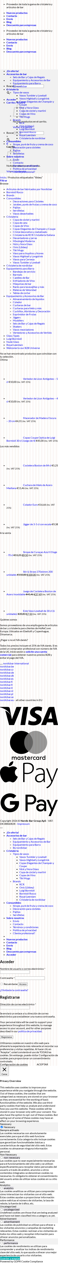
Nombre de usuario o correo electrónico (22, 968)
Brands (17, 119)
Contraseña (7, 977)
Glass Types (12, 335)
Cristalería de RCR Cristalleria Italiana (34, 234)
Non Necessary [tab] (8, 1154)
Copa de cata (20, 222)
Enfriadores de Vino (24, 280)
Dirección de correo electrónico (18, 1004)
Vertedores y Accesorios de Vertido (32, 332)
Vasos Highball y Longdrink (34, 98)
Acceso (22, 984)
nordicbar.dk (7, 675)
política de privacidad (30, 1031)
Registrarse (6, 1037)
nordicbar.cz (6, 669)
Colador (17, 302)
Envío (9, 18)
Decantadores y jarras (25, 237)
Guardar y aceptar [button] (10, 1258)
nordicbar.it (6, 687)
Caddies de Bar (21, 277)
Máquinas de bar (22, 283)
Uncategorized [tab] (8, 1206)
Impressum (23, 823)
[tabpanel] (29, 1142)
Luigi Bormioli (27, 128)
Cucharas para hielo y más (27, 308)
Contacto (11, 15)
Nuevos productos (17, 12)
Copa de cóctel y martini (32, 110)
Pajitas (16, 207)
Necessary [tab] (5, 1123)
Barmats (17, 274)
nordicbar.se (7, 696)
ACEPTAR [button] (42, 1064)
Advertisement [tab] (8, 1218)
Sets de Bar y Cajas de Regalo (29, 77)
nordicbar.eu (7, 699)
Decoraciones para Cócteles (28, 201)
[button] (11, 99)
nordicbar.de (7, 672)
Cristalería (12, 89)
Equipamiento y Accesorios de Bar (31, 80)
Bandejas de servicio (24, 271)
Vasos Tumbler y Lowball (33, 95)
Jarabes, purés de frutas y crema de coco (35, 204)
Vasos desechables (23, 213)
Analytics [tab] (5, 1185)
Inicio (3, 177)
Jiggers (17, 317)
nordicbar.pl (6, 693)
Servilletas (18, 153)
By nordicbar (20, 86)
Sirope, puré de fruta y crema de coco (33, 144)
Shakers (17, 326)
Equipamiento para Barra (27, 83)
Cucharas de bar (22, 305)
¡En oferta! (12, 832)
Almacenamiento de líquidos (28, 299)
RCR (21, 122)
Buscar (10, 132)
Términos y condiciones (26, 165)
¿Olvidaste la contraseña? (14, 990)
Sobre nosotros (15, 917)
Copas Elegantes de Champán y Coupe (34, 228)
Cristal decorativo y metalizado (30, 231)
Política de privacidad (25, 168)
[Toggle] (1, 664)
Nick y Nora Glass (29, 107)
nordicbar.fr (6, 684)
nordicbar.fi (6, 681)
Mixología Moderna (24, 241)
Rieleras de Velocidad (24, 289)
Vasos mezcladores (23, 329)
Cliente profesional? (24, 171)
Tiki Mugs (24, 116)
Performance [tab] (7, 1239)
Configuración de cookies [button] (14, 1064)
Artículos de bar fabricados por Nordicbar (29, 189)
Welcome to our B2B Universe (23, 347)
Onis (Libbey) (26, 125)
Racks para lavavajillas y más (28, 286)
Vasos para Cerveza (23, 259)
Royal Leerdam (27, 135)
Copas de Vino (27, 113)
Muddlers (18, 320)
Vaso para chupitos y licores (28, 253)
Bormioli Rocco (27, 132)
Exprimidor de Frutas (24, 314)
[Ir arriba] (1, 827)
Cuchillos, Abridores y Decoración (31, 311)
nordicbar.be (7, 666)
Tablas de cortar (21, 292)
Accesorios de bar (16, 835)
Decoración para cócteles (27, 147)
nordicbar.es (7, 678)
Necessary (9, 1127)
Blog (8, 21)
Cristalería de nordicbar (32, 138)
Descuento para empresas (21, 25)
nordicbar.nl (6, 690)
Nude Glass (12, 341)
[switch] (2, 1157)
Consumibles (13, 141)
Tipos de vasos (21, 92)
